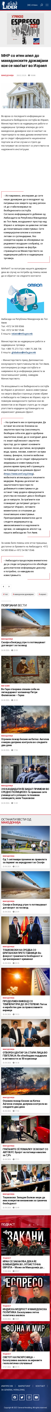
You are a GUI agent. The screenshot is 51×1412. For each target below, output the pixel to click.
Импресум (7, 1386)
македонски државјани (24, 594)
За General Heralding (13, 1389)
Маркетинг (24, 1386)
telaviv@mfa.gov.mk (22, 333)
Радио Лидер (9, 5)
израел (43, 594)
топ (6, 594)
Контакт (40, 1386)
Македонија (7, 75)
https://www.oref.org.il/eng (18, 473)
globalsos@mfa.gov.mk (24, 352)
